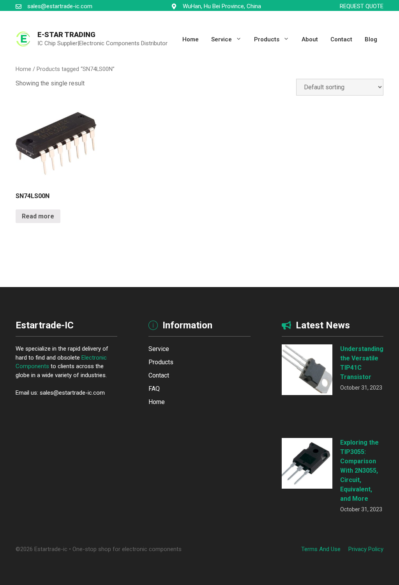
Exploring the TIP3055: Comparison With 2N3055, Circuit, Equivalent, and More (359, 470)
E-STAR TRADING (66, 34)
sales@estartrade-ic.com (59, 6)
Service (221, 39)
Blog (371, 39)
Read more (38, 216)
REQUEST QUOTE (361, 6)
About (310, 39)
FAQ (154, 388)
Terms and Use (321, 549)
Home (190, 39)
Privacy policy (365, 549)
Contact (341, 39)
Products (266, 39)
